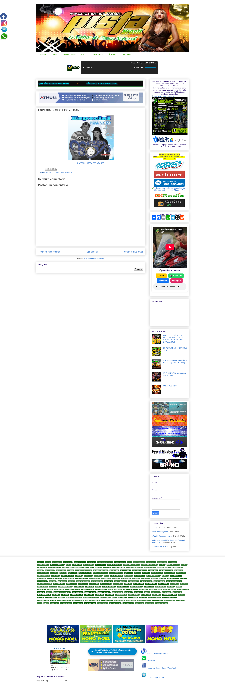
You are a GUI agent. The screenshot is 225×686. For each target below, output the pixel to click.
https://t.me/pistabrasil (155, 677)
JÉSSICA (53, 586)
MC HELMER (166, 592)
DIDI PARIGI (114, 570)
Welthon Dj (149, 603)
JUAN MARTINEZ (136, 586)
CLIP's (54, 54)
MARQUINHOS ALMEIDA (61, 592)
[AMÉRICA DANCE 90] (169, 169)
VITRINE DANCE (115, 603)
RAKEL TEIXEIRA (154, 597)
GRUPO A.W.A (71, 584)
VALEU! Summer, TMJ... (162, 536)
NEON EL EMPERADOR (73, 597)
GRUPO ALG (82, 584)
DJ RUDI (164, 575)
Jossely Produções (108, 586)
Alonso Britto (151, 562)
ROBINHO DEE (106, 600)
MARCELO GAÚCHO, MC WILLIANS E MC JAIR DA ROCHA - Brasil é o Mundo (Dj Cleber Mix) (173, 338)
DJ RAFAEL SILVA (116, 575)
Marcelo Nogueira (155, 589)
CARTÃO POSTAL (81, 567)
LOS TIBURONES (87, 589)
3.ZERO (40, 562)
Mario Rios (41, 592)
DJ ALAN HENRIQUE (139, 570)
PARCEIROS (98, 54)
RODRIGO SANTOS (144, 600)
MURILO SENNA (51, 597)
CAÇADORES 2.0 (54, 567)
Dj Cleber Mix (72, 573)
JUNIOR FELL (149, 586)
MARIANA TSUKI (183, 589)
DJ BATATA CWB (43, 573)
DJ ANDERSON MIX (166, 570)
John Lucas (89, 586)
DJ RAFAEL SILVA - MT (172, 386)
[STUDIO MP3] (169, 447)
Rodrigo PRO (131, 600)
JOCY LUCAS (78, 586)
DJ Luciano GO (169, 573)
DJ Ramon (128, 575)
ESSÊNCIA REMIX (120, 581)
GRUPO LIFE (94, 584)
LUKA (110, 589)
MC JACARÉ (177, 592)
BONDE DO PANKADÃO (149, 564)
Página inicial (91, 252)
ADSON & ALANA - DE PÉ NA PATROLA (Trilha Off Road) (174, 361)
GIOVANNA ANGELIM (44, 584)
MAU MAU (128, 592)
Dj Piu (106, 575)
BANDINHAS (77, 564)
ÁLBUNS (112, 54)
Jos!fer (98, 586)
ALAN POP (91, 562)
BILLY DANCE (88, 564)
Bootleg (162, 564)
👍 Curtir (161, 276)
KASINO (170, 586)
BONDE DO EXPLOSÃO (131, 564)
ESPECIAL (50, 173)
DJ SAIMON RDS (176, 575)
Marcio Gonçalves (169, 589)
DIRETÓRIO (127, 54)
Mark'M (49, 592)
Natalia (61, 597)
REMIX (53, 600)
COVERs (42, 54)
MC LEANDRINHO (76, 595)
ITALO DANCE (138, 584)
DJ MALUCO (181, 573)
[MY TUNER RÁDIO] (169, 178)
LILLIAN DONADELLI (72, 589)
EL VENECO (62, 581)
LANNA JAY (41, 589)
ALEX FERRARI (120, 562)
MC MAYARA (89, 595)
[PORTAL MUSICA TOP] (169, 458)
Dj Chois (62, 573)
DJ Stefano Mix (68, 578)
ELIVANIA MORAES (83, 581)
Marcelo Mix (143, 589)
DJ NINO (78, 575)
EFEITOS (52, 581)
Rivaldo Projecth (78, 600)
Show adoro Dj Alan (160, 532)
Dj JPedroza (128, 573)
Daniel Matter (49, 570)
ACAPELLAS (57, 562)
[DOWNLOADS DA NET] (169, 436)
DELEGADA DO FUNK (100, 570)
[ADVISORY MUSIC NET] (169, 414)
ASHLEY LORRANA (57, 564)
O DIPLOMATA (104, 597)
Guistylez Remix (105, 584)
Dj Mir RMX (55, 575)
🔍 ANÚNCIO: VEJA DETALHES (163, 96)
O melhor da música (160, 547)
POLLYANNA (133, 597)
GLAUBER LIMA (59, 584)
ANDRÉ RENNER (43, 564)
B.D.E (68, 564)
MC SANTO (109, 595)
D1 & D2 (178, 567)
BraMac (184, 564)
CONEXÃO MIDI (149, 567)
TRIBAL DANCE (90, 603)
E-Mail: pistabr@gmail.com (157, 653)
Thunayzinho (78, 603)
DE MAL (70, 570)
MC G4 (147, 592)
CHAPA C (98, 567)
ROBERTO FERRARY (92, 600)
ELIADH (71, 581)
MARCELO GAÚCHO (130, 589)
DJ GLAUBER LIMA (115, 573)
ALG (129, 562)
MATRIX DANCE (117, 592)
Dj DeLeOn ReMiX (84, 573)
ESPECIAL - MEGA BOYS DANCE (90, 163)
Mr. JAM (181, 595)
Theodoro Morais (66, 603)
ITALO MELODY (151, 584)
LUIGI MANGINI (100, 589)
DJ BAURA (54, 573)
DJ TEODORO (94, 578)
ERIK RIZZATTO (97, 581)
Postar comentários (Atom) (94, 258)
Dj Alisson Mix (153, 570)
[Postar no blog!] (48, 169)
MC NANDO (99, 595)
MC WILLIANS (145, 595)
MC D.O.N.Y (138, 592)
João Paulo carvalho (65, 586)
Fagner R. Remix (146, 581)
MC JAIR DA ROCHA (44, 595)
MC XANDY (156, 595)
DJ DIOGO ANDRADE (99, 573)
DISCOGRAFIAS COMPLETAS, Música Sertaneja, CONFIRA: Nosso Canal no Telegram (113, 651)
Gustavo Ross (117, 584)
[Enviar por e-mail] (46, 169)
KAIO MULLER (160, 586)
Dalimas (40, 570)
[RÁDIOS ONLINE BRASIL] (169, 206)
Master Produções (103, 592)
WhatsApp (151, 661)
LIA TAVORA (59, 589)
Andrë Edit (172, 562)
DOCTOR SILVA (172, 578)
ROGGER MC (157, 600)
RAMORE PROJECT (169, 597)
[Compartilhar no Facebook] (53, 169)
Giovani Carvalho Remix (174, 581)
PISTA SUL (122, 597)
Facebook (162, 280)
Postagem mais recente (49, 252)
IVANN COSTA (163, 584)
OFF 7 (114, 597)
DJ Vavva (115, 578)
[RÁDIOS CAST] (169, 186)
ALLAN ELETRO (139, 562)
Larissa (50, 589)
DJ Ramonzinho (139, 575)
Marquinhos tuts (77, 592)
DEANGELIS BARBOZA (83, 570)
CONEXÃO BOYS (118, 567)
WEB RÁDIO (139, 603)
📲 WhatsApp (176, 276)
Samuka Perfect (169, 600)
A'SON (48, 562)
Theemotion (54, 603)
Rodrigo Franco (119, 600)
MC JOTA (56, 595)
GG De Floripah (159, 581)
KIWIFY (178, 586)
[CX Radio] (169, 198)
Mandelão (118, 589)
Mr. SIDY (40, 597)
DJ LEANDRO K (157, 573)
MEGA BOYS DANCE (64, 173)
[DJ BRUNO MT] (169, 468)
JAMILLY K (183, 584)
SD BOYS (180, 600)
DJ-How (154, 578)
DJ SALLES (41, 578)
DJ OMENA (98, 575)
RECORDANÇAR (43, 600)
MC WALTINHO (133, 595)
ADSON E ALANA (79, 562)
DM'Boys (162, 578)
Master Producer (90, 592)
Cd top (154, 527)
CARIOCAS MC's (68, 567)
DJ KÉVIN (146, 573)
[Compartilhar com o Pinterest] (56, 169)
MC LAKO (65, 595)
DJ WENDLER (126, 578)
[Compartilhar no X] (51, 169)
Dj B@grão (178, 570)
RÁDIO (84, 54)
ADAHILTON (67, 562)
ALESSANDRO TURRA (105, 562)
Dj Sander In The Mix (54, 578)
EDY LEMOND (42, 581)
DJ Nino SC (88, 575)
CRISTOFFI (169, 567)
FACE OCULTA (133, 581)
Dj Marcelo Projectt (43, 575)
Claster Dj (107, 567)
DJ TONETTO (106, 578)
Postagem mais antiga (133, 252)
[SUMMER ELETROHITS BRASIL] (169, 425)
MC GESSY (155, 592)
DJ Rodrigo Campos (153, 575)
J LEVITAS (174, 584)
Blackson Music (100, 564)
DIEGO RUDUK (125, 570)
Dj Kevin (137, 573)
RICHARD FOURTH (64, 600)
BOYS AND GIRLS (173, 564)
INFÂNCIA (128, 584)
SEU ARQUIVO (69, 54)
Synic (46, 603)
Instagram (176, 280)
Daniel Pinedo (61, 570)
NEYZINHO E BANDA (90, 597)
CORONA (160, 567)
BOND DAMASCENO (114, 564)
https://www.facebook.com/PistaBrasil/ (161, 668)
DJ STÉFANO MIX (81, 578)
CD (91, 567)
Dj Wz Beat (145, 578)
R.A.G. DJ (143, 597)
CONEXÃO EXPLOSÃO (134, 567)
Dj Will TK (136, 578)
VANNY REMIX (102, 603)
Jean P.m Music (42, 586)
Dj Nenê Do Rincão (67, 575)
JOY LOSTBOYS (123, 586)
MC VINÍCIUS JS (121, 595)
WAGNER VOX (127, 603)
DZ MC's (182, 578)
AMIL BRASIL (162, 562)
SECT (39, 603)
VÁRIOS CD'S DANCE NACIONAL (46, 83)
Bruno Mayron (42, 567)
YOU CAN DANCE (161, 603)
